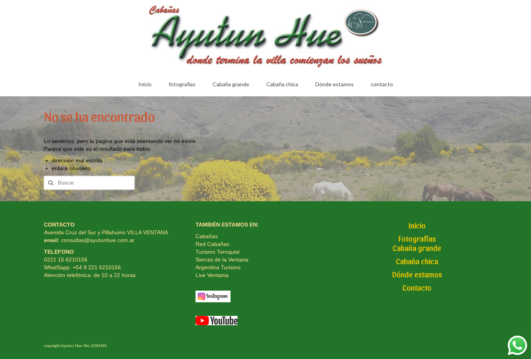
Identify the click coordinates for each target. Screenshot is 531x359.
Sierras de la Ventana (222, 259)
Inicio (417, 225)
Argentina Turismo (218, 267)
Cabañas (207, 236)
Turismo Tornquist (217, 252)
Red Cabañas (212, 244)
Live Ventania (212, 275)
